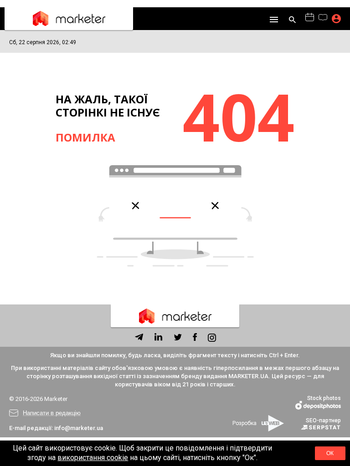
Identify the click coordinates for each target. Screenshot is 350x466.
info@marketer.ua (78, 428)
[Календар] (309, 18)
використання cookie (92, 457)
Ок (330, 453)
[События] (323, 18)
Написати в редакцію (52, 413)
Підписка (336, 18)
